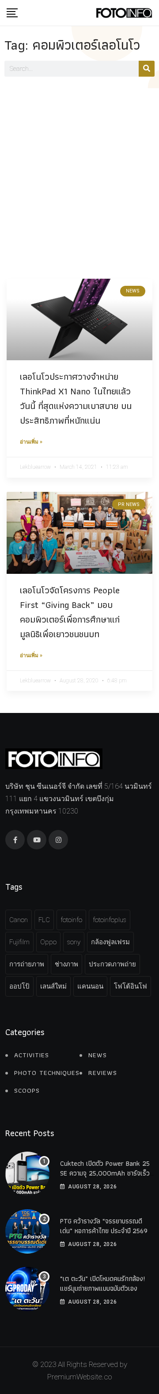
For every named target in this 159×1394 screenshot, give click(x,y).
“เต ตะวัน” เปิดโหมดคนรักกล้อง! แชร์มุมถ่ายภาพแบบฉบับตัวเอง (102, 1283)
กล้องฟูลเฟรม (110, 942)
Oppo (48, 942)
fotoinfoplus (109, 920)
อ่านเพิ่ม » (31, 442)
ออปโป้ (19, 986)
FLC (44, 920)
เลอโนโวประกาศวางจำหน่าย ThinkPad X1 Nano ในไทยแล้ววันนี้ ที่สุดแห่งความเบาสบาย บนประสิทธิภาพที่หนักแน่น (76, 398)
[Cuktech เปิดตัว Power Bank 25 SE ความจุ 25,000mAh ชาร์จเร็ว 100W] (27, 1174)
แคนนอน (90, 986)
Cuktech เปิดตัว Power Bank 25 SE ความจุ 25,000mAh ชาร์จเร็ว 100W (105, 1173)
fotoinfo (71, 920)
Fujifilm (19, 942)
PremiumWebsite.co (79, 1376)
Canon (18, 920)
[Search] (147, 69)
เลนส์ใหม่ (53, 986)
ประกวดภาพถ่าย (112, 964)
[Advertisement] (79, 172)
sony (73, 942)
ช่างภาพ (66, 964)
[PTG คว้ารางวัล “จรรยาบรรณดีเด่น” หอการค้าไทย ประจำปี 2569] (27, 1231)
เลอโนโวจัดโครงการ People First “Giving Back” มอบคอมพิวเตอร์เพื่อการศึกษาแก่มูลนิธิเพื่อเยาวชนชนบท (70, 612)
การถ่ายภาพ (26, 964)
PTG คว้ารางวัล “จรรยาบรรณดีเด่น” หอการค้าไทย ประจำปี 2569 (104, 1225)
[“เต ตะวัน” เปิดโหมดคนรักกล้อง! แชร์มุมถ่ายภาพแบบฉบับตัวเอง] (27, 1289)
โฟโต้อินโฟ (130, 986)
